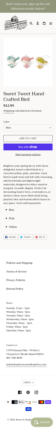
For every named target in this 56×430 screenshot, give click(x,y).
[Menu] (50, 23)
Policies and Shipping (19, 263)
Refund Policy (14, 289)
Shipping (8, 111)
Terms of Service (16, 271)
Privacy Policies (15, 280)
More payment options (28, 154)
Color (6, 122)
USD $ (26, 382)
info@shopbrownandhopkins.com (26, 364)
